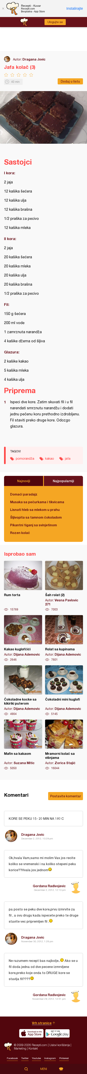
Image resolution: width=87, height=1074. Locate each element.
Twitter (25, 1058)
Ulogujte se (55, 22)
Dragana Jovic (34, 59)
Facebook (12, 1058)
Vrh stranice (42, 1023)
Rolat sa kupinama (64, 638)
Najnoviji (23, 481)
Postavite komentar (65, 796)
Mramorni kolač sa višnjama (64, 745)
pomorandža (25, 458)
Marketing (20, 1048)
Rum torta (23, 586)
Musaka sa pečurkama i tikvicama (37, 502)
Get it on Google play (57, 1033)
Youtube (36, 1058)
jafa (67, 458)
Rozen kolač (20, 533)
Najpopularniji (63, 481)
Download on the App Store (31, 1033)
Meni (43, 1069)
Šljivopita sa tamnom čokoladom (36, 517)
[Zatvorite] (3, 8)
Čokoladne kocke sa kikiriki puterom (23, 690)
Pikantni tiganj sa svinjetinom (33, 525)
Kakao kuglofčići (23, 638)
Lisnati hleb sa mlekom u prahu (35, 509)
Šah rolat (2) (64, 586)
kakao (49, 458)
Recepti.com (8, 1047)
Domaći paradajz (23, 494)
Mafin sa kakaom (23, 745)
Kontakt (33, 1048)
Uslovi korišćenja (59, 1045)
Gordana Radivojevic (49, 886)
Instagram (50, 1058)
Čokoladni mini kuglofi (64, 690)
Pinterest (64, 1058)
